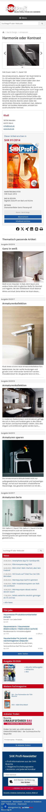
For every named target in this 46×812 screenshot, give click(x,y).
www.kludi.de (9, 129)
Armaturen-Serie (12, 497)
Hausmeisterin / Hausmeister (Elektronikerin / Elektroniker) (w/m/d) (21, 627)
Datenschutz (11, 804)
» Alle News (8, 602)
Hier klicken (25, 782)
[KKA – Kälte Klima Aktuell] (8, 704)
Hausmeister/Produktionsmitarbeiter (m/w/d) (20, 615)
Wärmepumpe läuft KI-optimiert (21, 580)
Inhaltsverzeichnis (23, 221)
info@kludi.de (9, 126)
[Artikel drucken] (41, 229)
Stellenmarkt (6, 801)
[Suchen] (42, 23)
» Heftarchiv (29, 669)
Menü (24, 18)
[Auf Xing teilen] (27, 230)
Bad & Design (12, 32)
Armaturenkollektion (14, 303)
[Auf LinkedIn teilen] (31, 230)
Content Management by (11, 807)
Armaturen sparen (13, 437)
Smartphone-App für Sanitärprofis (21, 561)
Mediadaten (17, 801)
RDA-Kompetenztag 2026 (18, 564)
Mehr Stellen (23, 654)
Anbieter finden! (24, 745)
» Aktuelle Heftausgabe (33, 667)
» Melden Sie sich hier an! (23, 788)
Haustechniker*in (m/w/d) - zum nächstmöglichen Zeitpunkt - (18, 639)
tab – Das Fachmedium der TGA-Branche (22, 695)
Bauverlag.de (6, 810)
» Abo (26, 672)
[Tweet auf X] (22, 230)
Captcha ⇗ (32, 785)
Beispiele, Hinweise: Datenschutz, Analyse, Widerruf (21, 793)
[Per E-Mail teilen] (36, 229)
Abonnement (23, 217)
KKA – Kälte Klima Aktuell (20, 705)
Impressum (22, 804)
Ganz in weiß (9, 248)
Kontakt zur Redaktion (33, 801)
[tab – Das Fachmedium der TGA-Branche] (8, 695)
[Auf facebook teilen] (17, 230)
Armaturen (23, 32)
